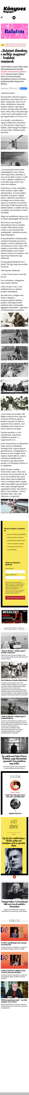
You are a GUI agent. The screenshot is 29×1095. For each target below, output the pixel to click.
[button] (1, 17)
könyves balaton (22, 46)
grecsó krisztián (22, 44)
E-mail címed (9, 569)
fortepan (16, 46)
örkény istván (15, 44)
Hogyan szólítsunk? (11, 574)
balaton (7, 46)
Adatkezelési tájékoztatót (11, 590)
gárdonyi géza (8, 44)
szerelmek (11, 46)
